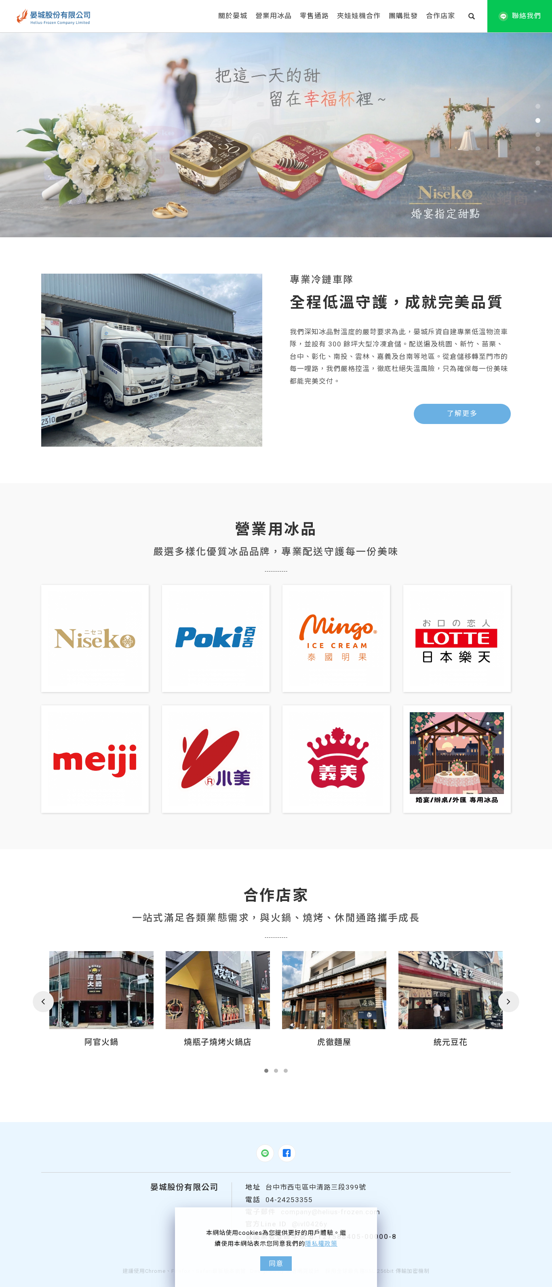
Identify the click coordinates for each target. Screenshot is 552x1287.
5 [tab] (537, 162)
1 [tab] (537, 106)
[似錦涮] (450, 990)
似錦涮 (451, 1042)
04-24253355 (289, 1200)
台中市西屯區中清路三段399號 (315, 1187)
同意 (276, 1264)
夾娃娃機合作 (359, 16)
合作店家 (440, 16)
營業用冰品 (273, 16)
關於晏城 (232, 16)
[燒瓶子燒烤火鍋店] (101, 990)
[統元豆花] (334, 990)
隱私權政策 (321, 1243)
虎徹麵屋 (218, 1042)
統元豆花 (334, 1042)
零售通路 (314, 16)
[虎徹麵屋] (218, 990)
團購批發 (403, 16)
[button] (471, 16)
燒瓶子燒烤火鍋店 (101, 1042)
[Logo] (53, 16)
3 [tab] (537, 134)
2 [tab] (537, 120)
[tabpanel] (276, 134)
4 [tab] (537, 148)
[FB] (287, 1153)
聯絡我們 (526, 16)
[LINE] (265, 1153)
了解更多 (462, 413)
